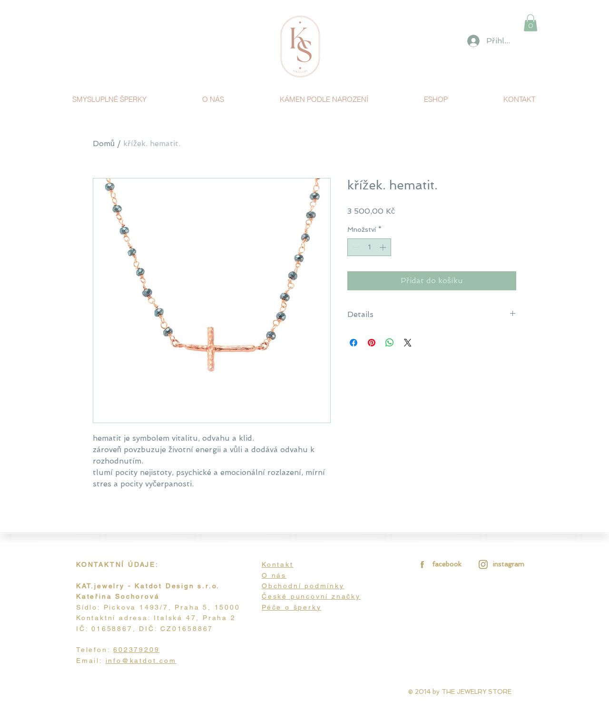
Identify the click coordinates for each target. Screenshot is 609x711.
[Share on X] (407, 342)
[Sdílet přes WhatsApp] (389, 342)
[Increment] (384, 247)
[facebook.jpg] (421, 564)
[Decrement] (355, 247)
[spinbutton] (369, 247)
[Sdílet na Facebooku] (353, 342)
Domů (104, 143)
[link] (530, 22)
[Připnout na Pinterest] (371, 342)
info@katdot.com (141, 660)
